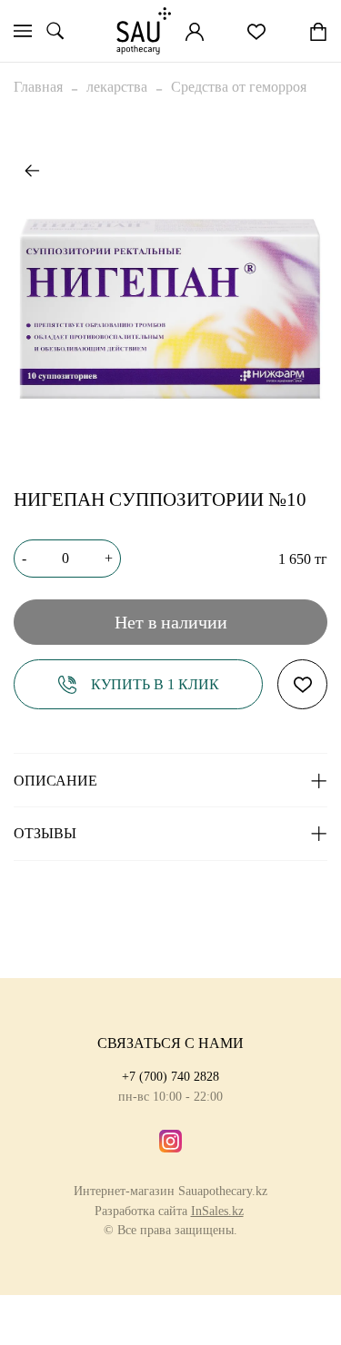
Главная (38, 86)
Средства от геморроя (238, 86)
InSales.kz (217, 1210)
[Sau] (143, 30)
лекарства (116, 86)
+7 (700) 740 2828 (170, 1076)
